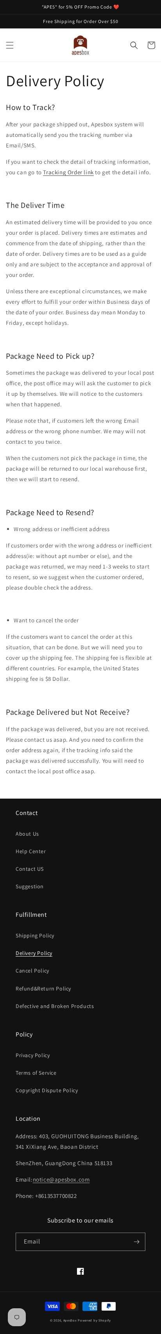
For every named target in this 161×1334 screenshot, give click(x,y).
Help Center (31, 851)
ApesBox (70, 1320)
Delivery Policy (34, 953)
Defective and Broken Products (55, 1006)
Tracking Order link (68, 172)
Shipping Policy (35, 935)
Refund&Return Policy (43, 988)
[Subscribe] (136, 1242)
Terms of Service (36, 1072)
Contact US (30, 868)
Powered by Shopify (94, 1320)
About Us (27, 833)
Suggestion (30, 886)
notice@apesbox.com (61, 1179)
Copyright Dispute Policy (47, 1090)
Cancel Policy (32, 970)
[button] (9, 45)
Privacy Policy (33, 1055)
